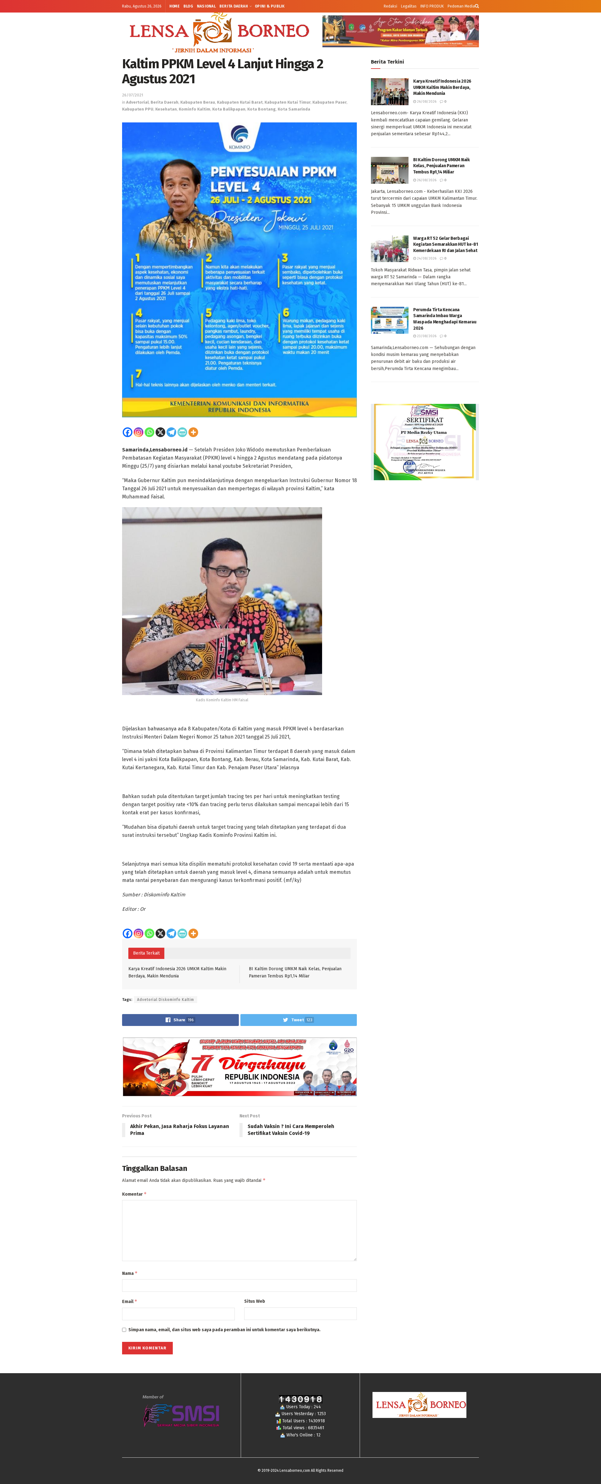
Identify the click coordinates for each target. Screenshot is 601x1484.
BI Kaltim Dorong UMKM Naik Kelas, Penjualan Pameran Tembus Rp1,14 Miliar (441, 166)
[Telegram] (171, 432)
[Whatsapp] (149, 432)
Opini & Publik (270, 6)
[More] (193, 432)
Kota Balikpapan (228, 109)
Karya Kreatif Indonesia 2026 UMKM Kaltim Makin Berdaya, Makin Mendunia (442, 87)
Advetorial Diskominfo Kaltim (165, 999)
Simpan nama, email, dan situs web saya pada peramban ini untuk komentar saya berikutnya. (224, 1329)
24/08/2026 (426, 258)
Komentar (134, 1194)
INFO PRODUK (432, 6)
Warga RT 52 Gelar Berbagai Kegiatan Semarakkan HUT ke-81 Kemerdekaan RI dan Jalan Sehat (445, 244)
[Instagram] (138, 432)
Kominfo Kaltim (194, 109)
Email (129, 1301)
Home (174, 6)
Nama (130, 1273)
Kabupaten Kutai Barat (240, 102)
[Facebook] (127, 432)
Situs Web (254, 1301)
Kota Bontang (261, 109)
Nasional (206, 6)
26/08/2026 (426, 102)
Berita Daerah (233, 6)
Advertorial (137, 102)
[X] (160, 432)
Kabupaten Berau (197, 102)
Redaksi (390, 6)
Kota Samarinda (294, 109)
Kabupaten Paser (329, 102)
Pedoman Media (461, 6)
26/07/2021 (132, 95)
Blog (188, 6)
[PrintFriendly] (182, 432)
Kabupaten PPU (137, 109)
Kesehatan (166, 109)
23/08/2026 (426, 336)
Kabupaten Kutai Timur (288, 102)
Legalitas (409, 6)
